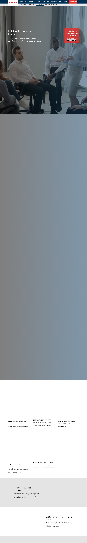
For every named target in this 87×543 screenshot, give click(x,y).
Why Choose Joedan (23, 4)
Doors (26, 1)
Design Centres (54, 1)
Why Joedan (38, 1)
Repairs (60, 1)
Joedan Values (31, 4)
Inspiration (31, 1)
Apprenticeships (48, 4)
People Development (40, 4)
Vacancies (55, 4)
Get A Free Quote (73, 1)
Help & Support (46, 1)
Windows (21, 1)
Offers (65, 1)
